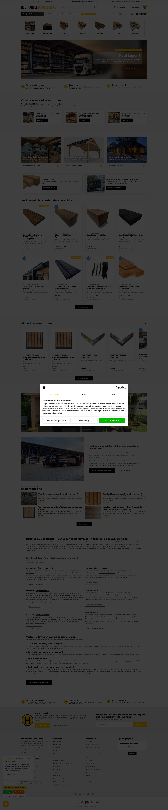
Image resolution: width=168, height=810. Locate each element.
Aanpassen (83, 421)
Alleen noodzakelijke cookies (56, 421)
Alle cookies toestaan (112, 421)
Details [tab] (84, 394)
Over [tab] (113, 394)
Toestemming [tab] (54, 394)
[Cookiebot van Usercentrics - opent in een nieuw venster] (117, 387)
